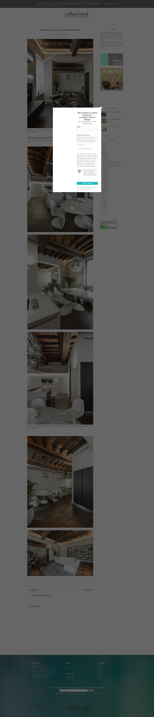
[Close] (101, 108)
